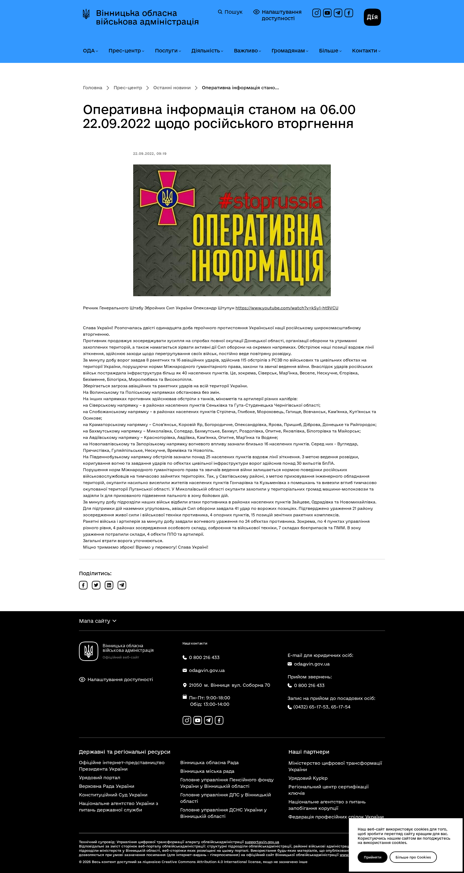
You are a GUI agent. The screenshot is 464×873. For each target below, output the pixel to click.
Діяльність (205, 50)
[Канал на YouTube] (327, 13)
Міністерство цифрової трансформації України (335, 766)
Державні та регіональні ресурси (125, 752)
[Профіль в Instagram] (316, 13)
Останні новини (172, 87)
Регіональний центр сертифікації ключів (328, 790)
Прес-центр (124, 50)
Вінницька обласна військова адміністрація (147, 17)
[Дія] (372, 17)
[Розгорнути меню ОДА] (97, 51)
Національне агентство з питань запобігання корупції (327, 805)
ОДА (89, 50)
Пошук (233, 12)
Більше (328, 50)
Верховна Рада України (106, 786)
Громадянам (288, 50)
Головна (92, 87)
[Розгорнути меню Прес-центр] (143, 51)
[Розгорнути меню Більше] (340, 51)
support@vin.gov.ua (262, 842)
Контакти (364, 50)
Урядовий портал (99, 777)
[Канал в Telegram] (338, 13)
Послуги (166, 50)
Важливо (246, 50)
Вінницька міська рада (207, 771)
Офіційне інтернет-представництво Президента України (122, 765)
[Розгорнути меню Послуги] (180, 51)
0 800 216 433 (309, 685)
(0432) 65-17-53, (311, 706)
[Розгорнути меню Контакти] (379, 51)
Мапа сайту (94, 621)
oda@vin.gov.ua (312, 663)
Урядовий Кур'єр (308, 778)
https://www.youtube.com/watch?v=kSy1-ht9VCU (286, 308)
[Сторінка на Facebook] (349, 13)
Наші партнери (308, 752)
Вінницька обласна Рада (209, 762)
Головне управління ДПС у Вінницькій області (225, 798)
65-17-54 (340, 706)
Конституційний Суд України (113, 794)
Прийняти (372, 857)
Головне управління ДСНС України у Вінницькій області (223, 813)
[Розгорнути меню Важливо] (260, 51)
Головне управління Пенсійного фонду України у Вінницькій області (227, 783)
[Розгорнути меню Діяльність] (222, 51)
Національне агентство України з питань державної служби (118, 806)
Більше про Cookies (413, 857)
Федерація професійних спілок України (336, 816)
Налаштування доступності (282, 15)
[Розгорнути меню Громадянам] (307, 51)
